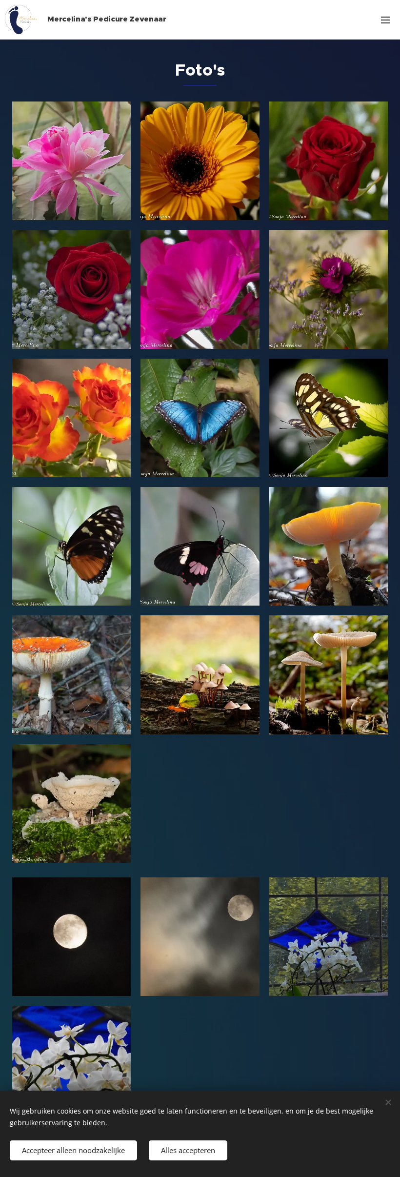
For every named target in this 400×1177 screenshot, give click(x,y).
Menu (385, 19)
